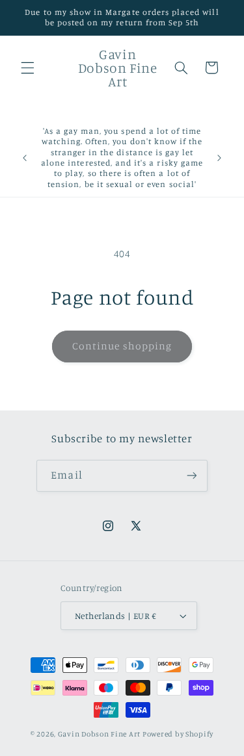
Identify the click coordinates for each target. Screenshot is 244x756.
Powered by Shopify (177, 733)
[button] (27, 67)
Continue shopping (122, 346)
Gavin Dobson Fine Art (99, 733)
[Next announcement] (219, 158)
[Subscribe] (191, 476)
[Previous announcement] (24, 158)
